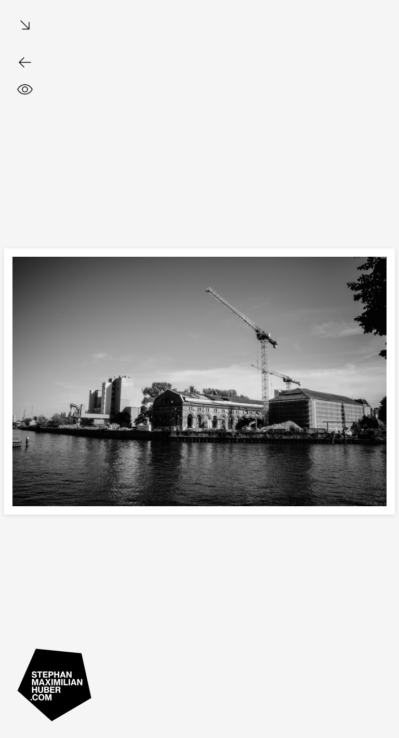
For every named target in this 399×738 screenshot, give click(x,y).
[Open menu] (25, 26)
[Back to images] (25, 62)
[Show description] (25, 89)
